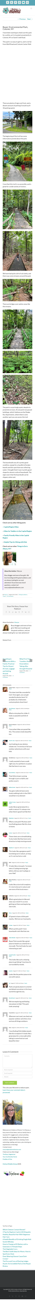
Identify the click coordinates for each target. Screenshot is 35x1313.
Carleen (11, 925)
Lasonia (10, 971)
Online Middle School (10, 1164)
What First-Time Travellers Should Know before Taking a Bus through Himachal (25, 664)
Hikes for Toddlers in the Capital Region (18, 531)
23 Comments (10, 596)
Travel (4, 596)
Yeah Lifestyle (12, 937)
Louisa (10, 833)
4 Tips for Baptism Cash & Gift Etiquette (17, 1232)
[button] (4, 660)
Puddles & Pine (7, 1159)
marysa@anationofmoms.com (12, 1149)
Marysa (6, 594)
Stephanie (11, 818)
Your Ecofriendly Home (10, 1157)
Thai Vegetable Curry (10, 1249)
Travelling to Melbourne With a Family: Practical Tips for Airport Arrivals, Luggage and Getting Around (9, 666)
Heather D (11, 847)
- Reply (29, 740)
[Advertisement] (17, 1203)
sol (9, 983)
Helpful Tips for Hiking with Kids (15, 542)
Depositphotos (23, 1291)
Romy (10, 913)
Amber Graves (12, 802)
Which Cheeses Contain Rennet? (14, 1230)
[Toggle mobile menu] (31, 8)
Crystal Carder (12, 955)
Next (29, 19)
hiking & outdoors (23, 594)
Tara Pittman (12, 708)
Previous (22, 19)
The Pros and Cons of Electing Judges (15, 1261)
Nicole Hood (12, 998)
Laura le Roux (12, 772)
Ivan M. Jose (12, 740)
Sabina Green (12, 787)
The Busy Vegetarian (9, 1154)
